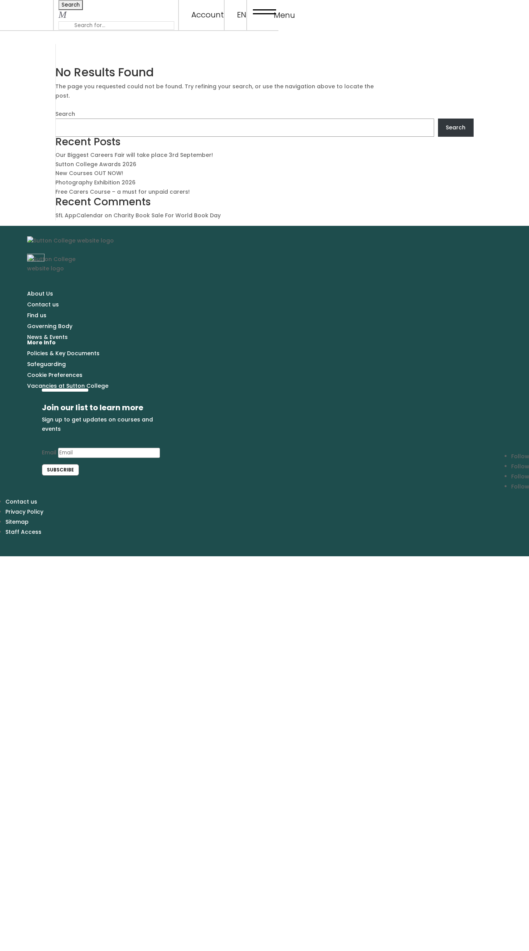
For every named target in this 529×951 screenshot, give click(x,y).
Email (49, 452)
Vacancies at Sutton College (67, 386)
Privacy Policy (24, 512)
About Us (40, 294)
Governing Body (49, 326)
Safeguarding (46, 364)
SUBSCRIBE (60, 469)
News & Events (47, 337)
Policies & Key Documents (63, 353)
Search (65, 114)
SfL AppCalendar (79, 215)
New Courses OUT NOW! (89, 173)
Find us (36, 315)
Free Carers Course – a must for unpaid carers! (122, 192)
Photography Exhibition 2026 (95, 182)
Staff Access (23, 532)
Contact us (43, 304)
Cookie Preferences (54, 375)
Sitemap (17, 522)
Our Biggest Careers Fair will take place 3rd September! (134, 155)
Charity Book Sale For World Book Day (167, 215)
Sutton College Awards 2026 (95, 164)
